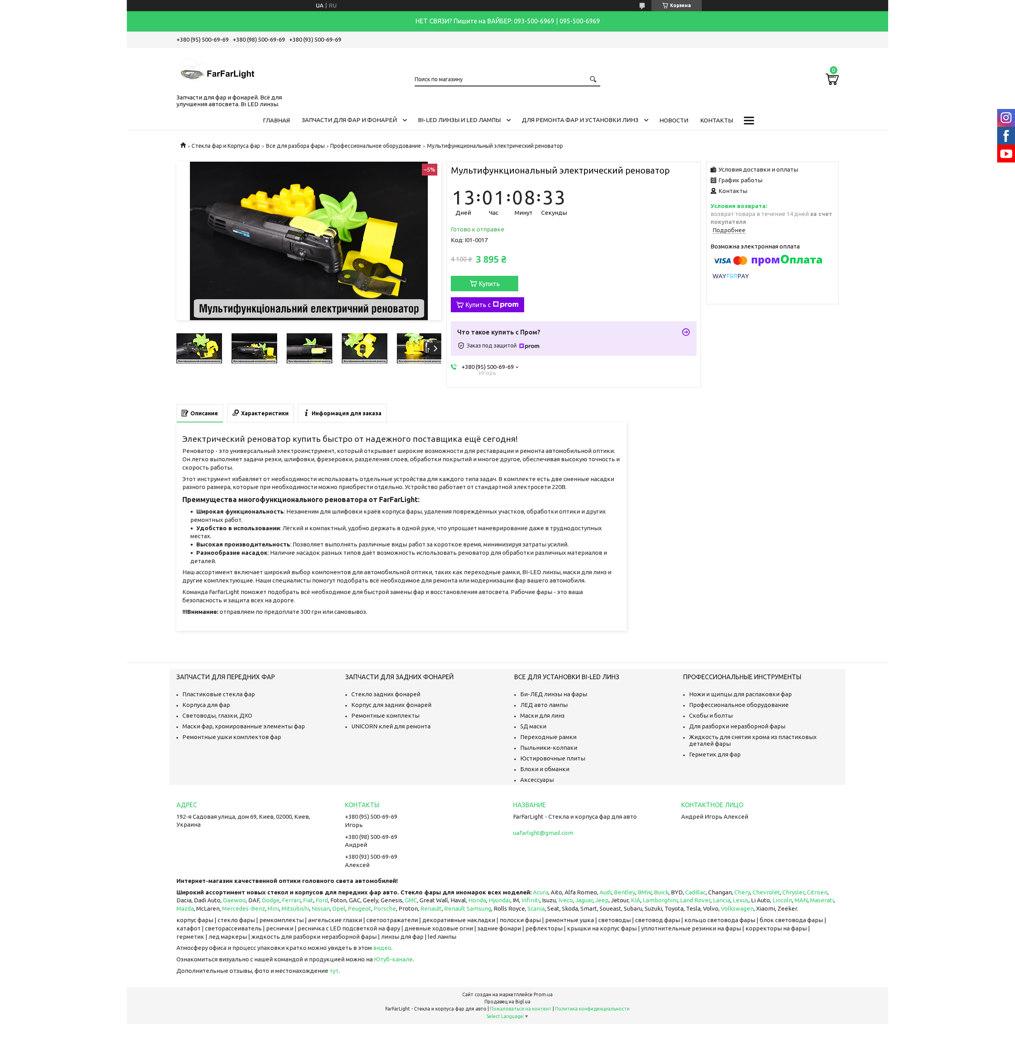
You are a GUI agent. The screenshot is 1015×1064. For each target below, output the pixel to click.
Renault (431, 908)
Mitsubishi (295, 908)
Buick (661, 892)
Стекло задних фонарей (385, 694)
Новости (673, 120)
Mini (273, 908)
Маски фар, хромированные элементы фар (243, 726)
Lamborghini (660, 900)
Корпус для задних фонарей (391, 704)
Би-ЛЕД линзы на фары (553, 694)
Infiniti (530, 900)
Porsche (384, 908)
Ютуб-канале (393, 959)
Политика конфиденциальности (592, 1008)
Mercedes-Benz (243, 908)
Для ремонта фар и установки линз (580, 120)
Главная (276, 120)
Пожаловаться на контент (521, 1008)
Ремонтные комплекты (385, 715)
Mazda (185, 908)
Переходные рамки (548, 737)
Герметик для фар (715, 754)
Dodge (271, 900)
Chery (742, 892)
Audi (605, 892)
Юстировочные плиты (552, 758)
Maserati (822, 900)
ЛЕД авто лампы (544, 704)
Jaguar (584, 900)
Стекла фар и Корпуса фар (226, 146)
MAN (801, 900)
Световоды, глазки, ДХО (217, 715)
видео (382, 947)
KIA (635, 900)
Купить (489, 283)
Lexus (741, 900)
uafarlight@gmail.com (543, 832)
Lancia (721, 900)
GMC (411, 900)
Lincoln (782, 900)
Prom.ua (543, 994)
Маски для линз (542, 715)
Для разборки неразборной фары (737, 726)
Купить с (478, 304)
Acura (540, 892)
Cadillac (695, 892)
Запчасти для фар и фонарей (349, 120)
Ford (322, 900)
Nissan (321, 908)
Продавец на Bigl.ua (507, 1001)
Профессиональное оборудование (375, 146)
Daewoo (234, 900)
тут (334, 970)
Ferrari (291, 900)
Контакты (716, 120)
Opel (338, 908)
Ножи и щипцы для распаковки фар (740, 694)
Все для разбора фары (295, 146)
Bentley (624, 892)
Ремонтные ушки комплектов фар (231, 737)
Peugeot (359, 908)
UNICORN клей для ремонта (391, 726)
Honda (477, 900)
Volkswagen (737, 908)
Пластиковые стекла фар (218, 694)
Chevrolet (766, 892)
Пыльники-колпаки (548, 747)
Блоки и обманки (544, 769)
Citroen (817, 892)
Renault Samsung (467, 908)
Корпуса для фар (206, 704)
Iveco (565, 900)
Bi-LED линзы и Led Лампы (459, 120)
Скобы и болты (711, 715)
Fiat (308, 900)
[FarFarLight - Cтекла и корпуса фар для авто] (216, 69)
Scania (536, 908)
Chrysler (793, 892)
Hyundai (499, 900)
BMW (644, 892)
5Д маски (533, 726)
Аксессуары (537, 779)
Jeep (602, 900)
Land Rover (695, 900)
